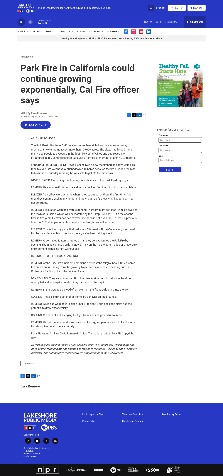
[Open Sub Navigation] (27, 31)
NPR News (26, 56)
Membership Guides (171, 414)
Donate (198, 8)
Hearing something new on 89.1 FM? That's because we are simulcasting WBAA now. (103, 38)
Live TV (178, 8)
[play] (21, 22)
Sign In (160, 8)
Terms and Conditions (132, 414)
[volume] (30, 22)
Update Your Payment (107, 31)
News (49, 31)
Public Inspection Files (92, 414)
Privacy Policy (88, 421)
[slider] (35, 22)
